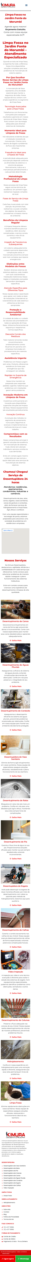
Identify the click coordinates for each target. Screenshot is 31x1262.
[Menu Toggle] (26, 5)
